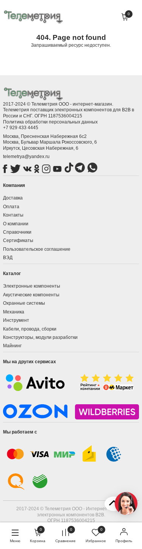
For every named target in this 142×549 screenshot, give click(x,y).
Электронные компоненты (31, 286)
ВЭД (7, 257)
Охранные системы (24, 303)
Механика (13, 312)
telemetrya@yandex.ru (26, 156)
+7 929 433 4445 (20, 127)
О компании (15, 223)
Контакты (13, 215)
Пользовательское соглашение (36, 249)
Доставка (13, 198)
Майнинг (12, 345)
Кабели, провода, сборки (29, 329)
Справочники (17, 232)
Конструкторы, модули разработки (40, 337)
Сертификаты (18, 240)
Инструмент (16, 320)
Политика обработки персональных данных (50, 122)
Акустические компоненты (31, 294)
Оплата (11, 206)
